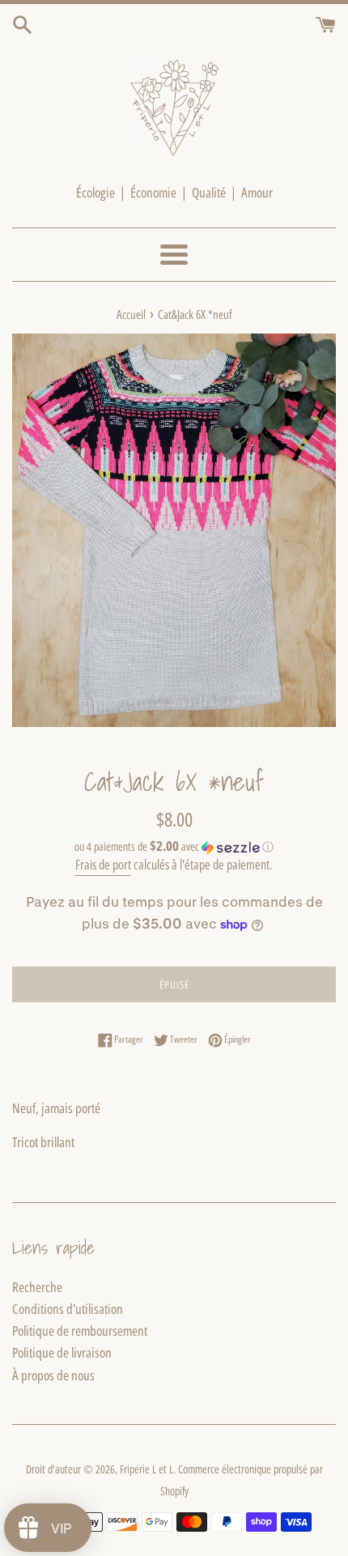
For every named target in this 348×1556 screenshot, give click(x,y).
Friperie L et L (146, 1469)
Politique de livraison (62, 1352)
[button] (174, 847)
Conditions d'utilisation (67, 1308)
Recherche (37, 1287)
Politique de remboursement (79, 1330)
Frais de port (103, 865)
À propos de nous (53, 1375)
